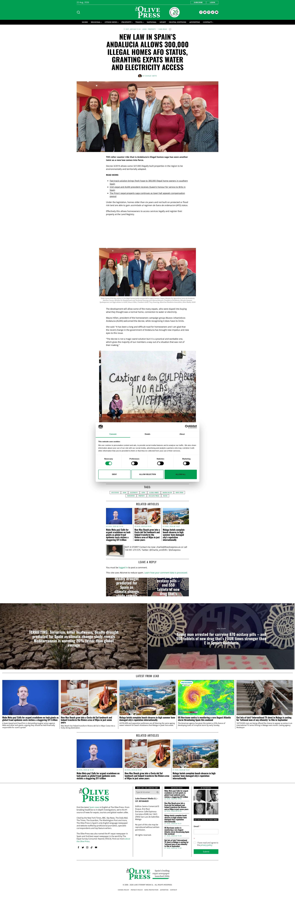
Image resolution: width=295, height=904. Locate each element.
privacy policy (206, 845)
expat (143, 492)
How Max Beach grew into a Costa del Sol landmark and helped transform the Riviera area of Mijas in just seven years (147, 534)
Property (152, 29)
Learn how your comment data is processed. (166, 572)
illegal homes (154, 492)
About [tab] (182, 434)
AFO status (115, 492)
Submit (206, 851)
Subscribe (198, 2)
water (165, 496)
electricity (134, 492)
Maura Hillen (167, 492)
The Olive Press (154, 496)
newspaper (131, 496)
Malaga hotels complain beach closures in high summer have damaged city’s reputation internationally (173, 534)
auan (124, 492)
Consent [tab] (112, 434)
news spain (179, 492)
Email (197, 826)
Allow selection (147, 474)
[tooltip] (201, 12)
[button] (157, 792)
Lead (145, 29)
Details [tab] (147, 434)
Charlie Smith (151, 76)
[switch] (134, 463)
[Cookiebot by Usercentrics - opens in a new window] (187, 426)
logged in (123, 567)
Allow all (181, 474)
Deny (114, 474)
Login (212, 2)
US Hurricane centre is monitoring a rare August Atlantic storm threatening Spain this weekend (204, 718)
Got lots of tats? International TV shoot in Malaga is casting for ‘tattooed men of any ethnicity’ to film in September (263, 718)
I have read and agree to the (207, 844)
